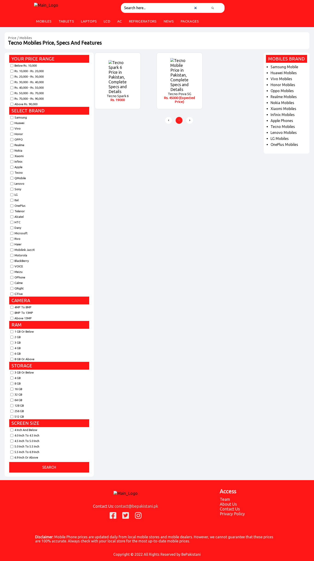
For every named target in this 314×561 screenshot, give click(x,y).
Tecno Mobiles (283, 127)
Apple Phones (282, 121)
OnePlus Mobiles (284, 144)
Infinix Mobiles (283, 115)
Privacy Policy (232, 513)
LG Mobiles (280, 138)
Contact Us (230, 509)
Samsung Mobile (284, 67)
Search (49, 467)
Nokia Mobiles (282, 103)
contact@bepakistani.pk (136, 506)
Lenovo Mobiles (284, 132)
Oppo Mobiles (282, 91)
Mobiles (26, 38)
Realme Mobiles (284, 97)
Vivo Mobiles (281, 79)
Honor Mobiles (283, 85)
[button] (168, 120)
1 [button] (179, 120)
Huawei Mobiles (284, 73)
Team (225, 499)
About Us (228, 504)
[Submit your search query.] (213, 8)
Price (12, 38)
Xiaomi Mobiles (283, 109)
